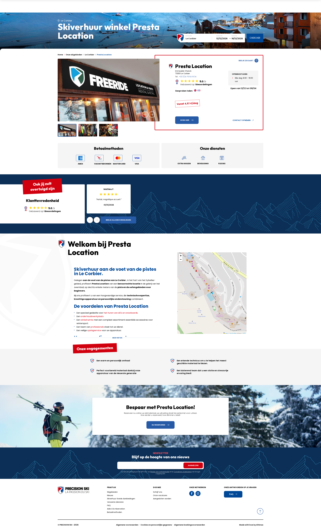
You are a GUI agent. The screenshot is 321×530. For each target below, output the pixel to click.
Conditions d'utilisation (183, 472)
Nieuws (110, 495)
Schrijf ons (157, 492)
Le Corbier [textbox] (191, 38)
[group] (108, 90)
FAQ (109, 505)
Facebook (191, 493)
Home (60, 54)
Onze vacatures (160, 495)
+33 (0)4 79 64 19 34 (187, 76)
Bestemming (189, 35)
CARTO (244, 333)
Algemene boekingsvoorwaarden (189, 525)
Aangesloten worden (162, 498)
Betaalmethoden (114, 512)
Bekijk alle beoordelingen (118, 220)
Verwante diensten (115, 502)
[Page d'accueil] (73, 490)
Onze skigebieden (74, 54)
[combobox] (199, 39)
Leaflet (226, 333)
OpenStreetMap (233, 333)
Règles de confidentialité (159, 472)
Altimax (259, 525)
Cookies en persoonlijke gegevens (156, 525)
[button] (145, 114)
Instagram (197, 493)
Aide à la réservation (116, 509)
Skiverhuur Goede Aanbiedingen (121, 498)
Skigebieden (112, 492)
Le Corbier (89, 54)
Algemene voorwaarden (127, 525)
